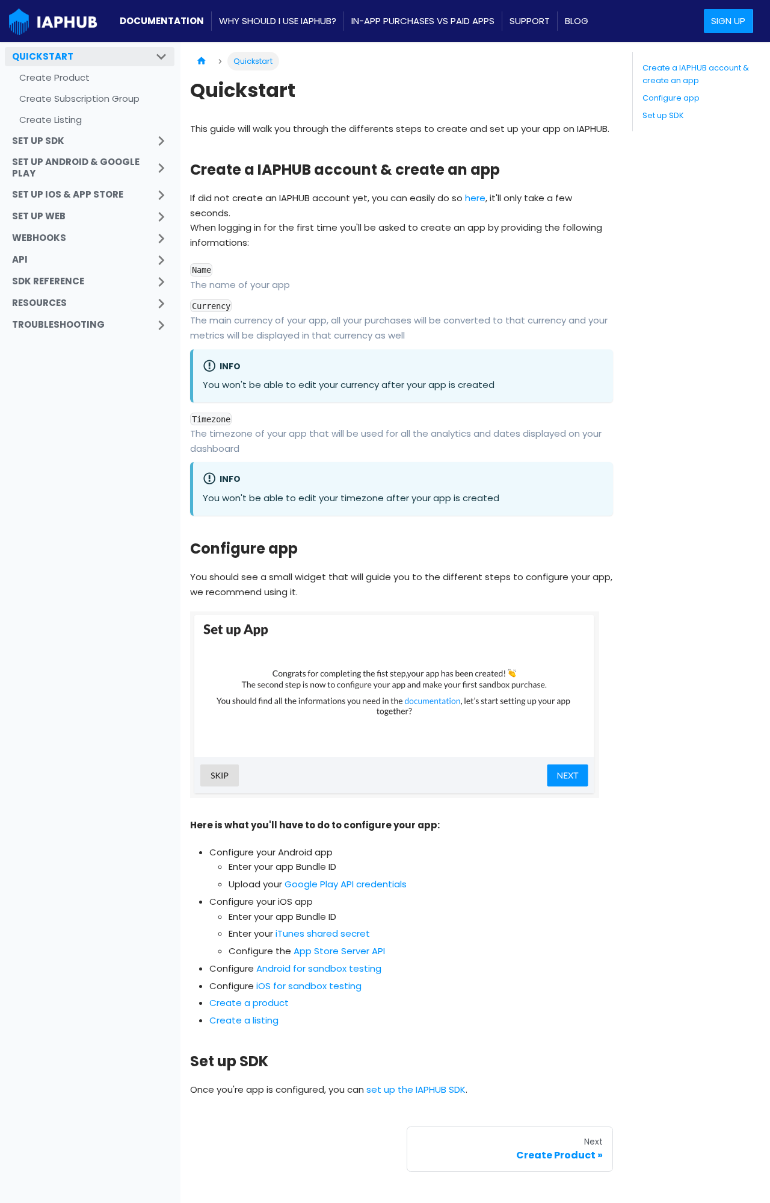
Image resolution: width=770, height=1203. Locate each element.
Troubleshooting (58, 324)
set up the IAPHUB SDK (416, 1089)
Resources (39, 302)
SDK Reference (48, 281)
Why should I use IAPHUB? (277, 20)
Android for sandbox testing (318, 968)
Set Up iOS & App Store (67, 194)
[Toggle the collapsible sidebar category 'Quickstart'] (161, 56)
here (475, 198)
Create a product (249, 1002)
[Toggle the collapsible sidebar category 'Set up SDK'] (161, 141)
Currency (211, 306)
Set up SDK (38, 140)
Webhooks (39, 237)
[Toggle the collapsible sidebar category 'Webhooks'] (161, 238)
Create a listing (244, 1020)
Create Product (54, 77)
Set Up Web (39, 216)
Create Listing (50, 119)
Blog (576, 20)
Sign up (728, 20)
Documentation (162, 20)
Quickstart (42, 56)
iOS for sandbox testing (309, 986)
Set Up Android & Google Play (76, 167)
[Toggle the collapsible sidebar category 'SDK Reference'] (161, 282)
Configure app (671, 98)
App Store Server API (339, 951)
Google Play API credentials (346, 884)
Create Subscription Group (79, 98)
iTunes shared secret (323, 933)
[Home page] (201, 61)
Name (201, 270)
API (20, 259)
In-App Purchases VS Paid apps (422, 20)
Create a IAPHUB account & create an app (695, 74)
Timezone (211, 418)
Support (530, 20)
